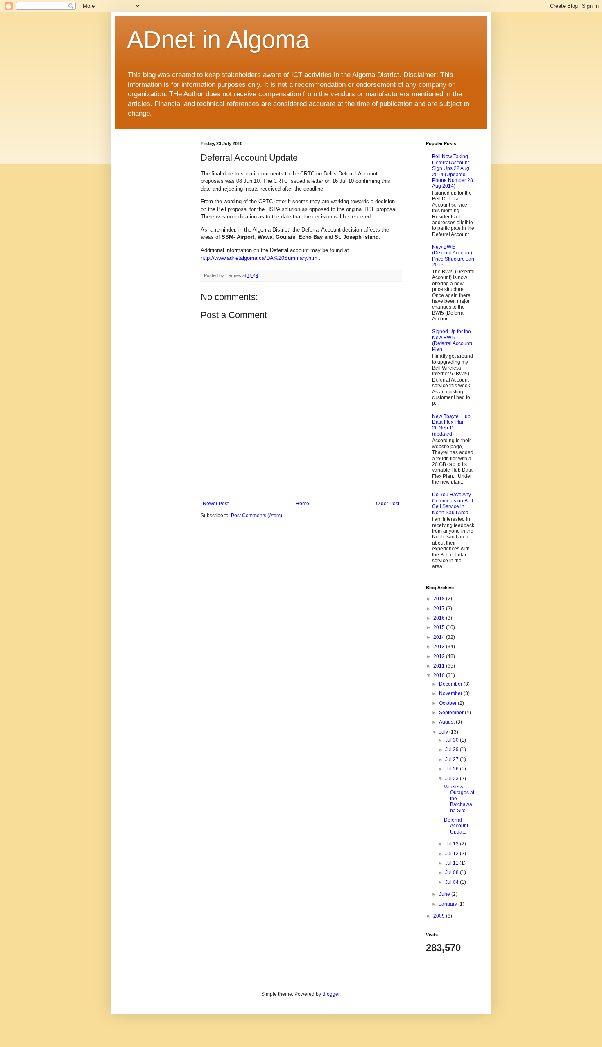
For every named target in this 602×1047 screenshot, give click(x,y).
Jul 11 (452, 863)
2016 (439, 618)
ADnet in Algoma (218, 39)
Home (302, 503)
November (451, 693)
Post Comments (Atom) (256, 515)
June (445, 894)
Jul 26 (452, 769)
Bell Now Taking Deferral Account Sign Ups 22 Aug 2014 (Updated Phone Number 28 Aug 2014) (452, 171)
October (448, 703)
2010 (439, 675)
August (447, 722)
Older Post (387, 503)
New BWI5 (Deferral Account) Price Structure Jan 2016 (453, 256)
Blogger (330, 994)
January (448, 904)
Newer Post (216, 503)
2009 (439, 916)
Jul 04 (452, 882)
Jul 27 (452, 759)
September (452, 712)
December (451, 684)
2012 (439, 656)
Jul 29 (452, 749)
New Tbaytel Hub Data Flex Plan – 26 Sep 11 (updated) (451, 425)
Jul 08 (452, 872)
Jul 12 (452, 853)
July (444, 732)
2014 (439, 637)
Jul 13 (452, 844)
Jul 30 (452, 740)
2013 (439, 647)
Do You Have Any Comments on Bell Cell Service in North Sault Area (452, 503)
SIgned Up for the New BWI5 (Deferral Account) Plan (452, 340)
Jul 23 (452, 778)
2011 (439, 666)
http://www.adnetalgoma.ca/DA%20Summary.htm (259, 258)
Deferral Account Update (456, 826)
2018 (439, 599)
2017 (439, 608)
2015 (439, 627)
